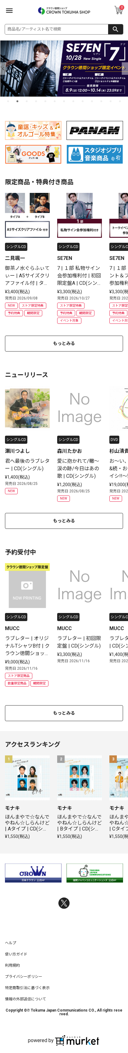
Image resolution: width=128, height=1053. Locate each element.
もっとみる (64, 343)
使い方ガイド (16, 954)
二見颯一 (15, 258)
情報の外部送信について (25, 999)
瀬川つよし (17, 451)
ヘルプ (10, 943)
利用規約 (12, 965)
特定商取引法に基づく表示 (27, 988)
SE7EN (64, 258)
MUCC (12, 628)
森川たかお (69, 451)
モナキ (12, 808)
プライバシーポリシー (23, 976)
